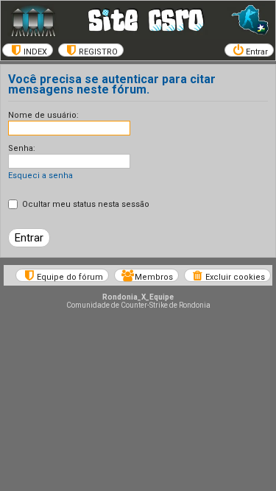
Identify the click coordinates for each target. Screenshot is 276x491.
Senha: (21, 148)
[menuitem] (27, 50)
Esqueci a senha (40, 175)
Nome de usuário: (43, 115)
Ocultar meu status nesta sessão (84, 204)
